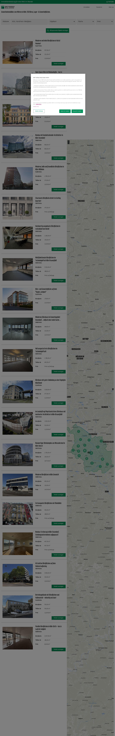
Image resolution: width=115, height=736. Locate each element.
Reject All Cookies (65, 111)
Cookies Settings (39, 111)
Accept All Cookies (77, 111)
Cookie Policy (38, 104)
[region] (58, 95)
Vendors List (36, 106)
